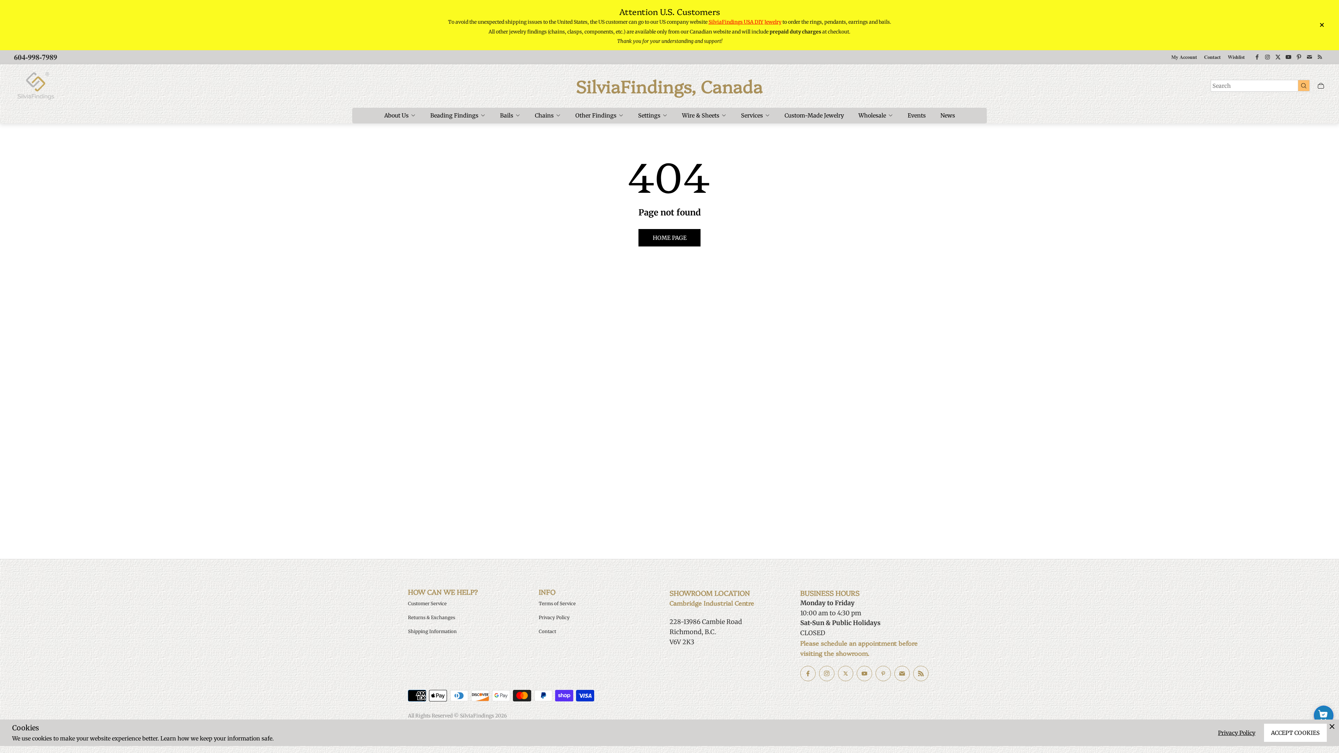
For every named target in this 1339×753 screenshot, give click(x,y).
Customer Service (427, 604)
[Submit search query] (1304, 85)
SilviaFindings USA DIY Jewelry (745, 22)
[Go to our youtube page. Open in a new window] (864, 673)
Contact (1212, 57)
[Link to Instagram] (1267, 57)
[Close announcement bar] (1321, 25)
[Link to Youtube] (1288, 57)
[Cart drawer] (1321, 86)
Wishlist (1236, 57)
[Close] (1332, 726)
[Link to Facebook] (1257, 57)
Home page (670, 237)
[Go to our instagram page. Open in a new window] (826, 673)
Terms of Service (557, 604)
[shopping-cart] (1323, 715)
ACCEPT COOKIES (1295, 732)
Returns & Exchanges (431, 618)
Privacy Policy (1236, 733)
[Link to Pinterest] (1299, 57)
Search (1221, 86)
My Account (1184, 57)
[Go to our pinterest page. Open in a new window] (883, 673)
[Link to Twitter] (1278, 57)
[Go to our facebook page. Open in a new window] (808, 673)
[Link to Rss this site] (1320, 57)
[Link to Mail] (1309, 57)
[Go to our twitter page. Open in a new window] (845, 673)
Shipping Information (432, 631)
